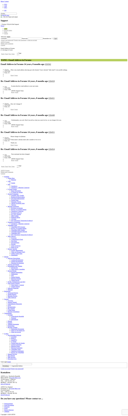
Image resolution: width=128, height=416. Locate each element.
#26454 (51, 149)
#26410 (51, 81)
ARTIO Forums (5, 42)
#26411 (51, 98)
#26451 (51, 132)
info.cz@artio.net (5, 384)
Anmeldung (5, 366)
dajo (5, 86)
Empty (9, 362)
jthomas (6, 69)
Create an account (32, 40)
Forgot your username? (20, 40)
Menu (2, 1)
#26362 (48, 64)
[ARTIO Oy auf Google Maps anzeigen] (14, 388)
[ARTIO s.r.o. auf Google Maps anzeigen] (15, 377)
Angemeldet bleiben (17, 366)
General (3, 45)
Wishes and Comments (7, 43)
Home (2, 26)
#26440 (51, 115)
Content (6, 1)
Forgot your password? (7, 40)
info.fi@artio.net (5, 395)
